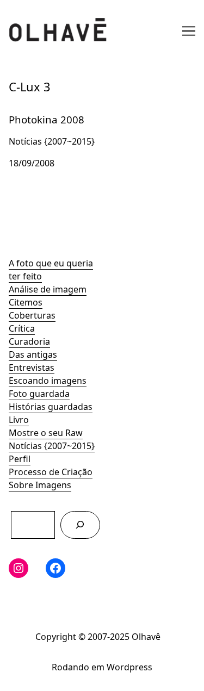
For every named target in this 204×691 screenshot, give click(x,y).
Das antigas (33, 354)
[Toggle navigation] (188, 31)
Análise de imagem (47, 289)
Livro (19, 420)
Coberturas (32, 315)
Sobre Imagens (40, 485)
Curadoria (29, 341)
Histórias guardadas (50, 407)
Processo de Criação (50, 472)
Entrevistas (31, 367)
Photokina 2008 (41, 111)
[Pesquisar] (80, 525)
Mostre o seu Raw (46, 433)
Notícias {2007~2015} (52, 446)
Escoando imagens (47, 381)
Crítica (22, 328)
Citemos (25, 302)
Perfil (19, 459)
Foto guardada (39, 394)
